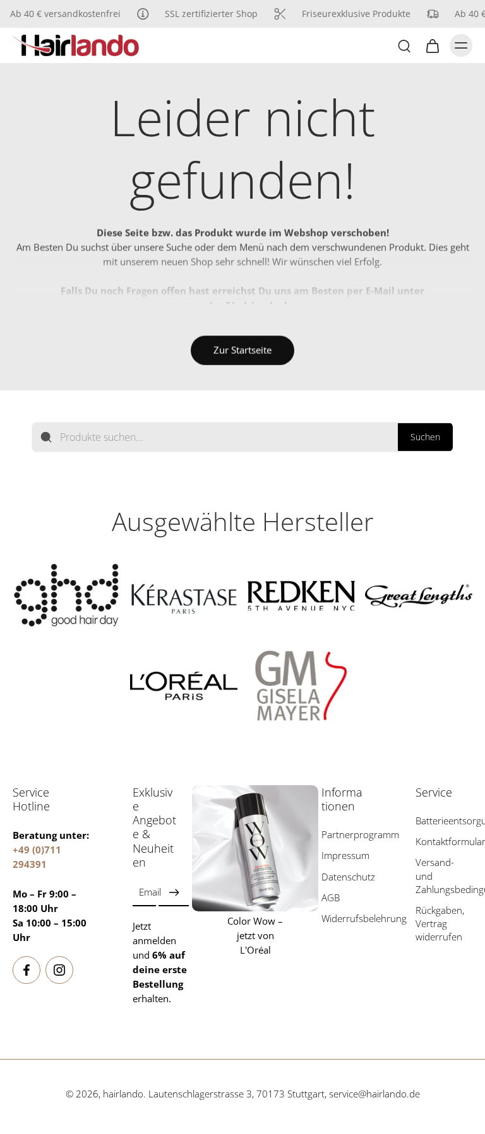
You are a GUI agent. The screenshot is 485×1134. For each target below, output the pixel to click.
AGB (330, 897)
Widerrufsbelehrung (349, 918)
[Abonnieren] (174, 892)
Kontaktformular (444, 842)
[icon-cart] (432, 45)
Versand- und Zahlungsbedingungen (444, 876)
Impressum (345, 856)
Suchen (425, 437)
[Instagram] (59, 971)
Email (150, 892)
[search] (404, 45)
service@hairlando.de (374, 1094)
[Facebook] (26, 971)
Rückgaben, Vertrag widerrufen (440, 924)
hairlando (123, 1094)
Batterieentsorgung (444, 821)
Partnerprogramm (349, 835)
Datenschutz (348, 877)
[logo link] (66, 596)
